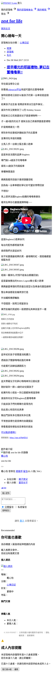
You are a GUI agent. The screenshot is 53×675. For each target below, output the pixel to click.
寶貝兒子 (23, 482)
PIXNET (13, 632)
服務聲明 (30, 635)
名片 (9, 55)
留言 (25, 471)
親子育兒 (23, 479)
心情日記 (24, 42)
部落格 (10, 52)
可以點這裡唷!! (8, 432)
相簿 (9, 48)
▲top (3, 487)
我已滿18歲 (7, 669)
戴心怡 (4, 456)
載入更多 (6, 493)
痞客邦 (19, 471)
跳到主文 (5, 28)
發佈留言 (6, 510)
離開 (16, 669)
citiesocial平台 (14, 89)
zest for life (11, 20)
